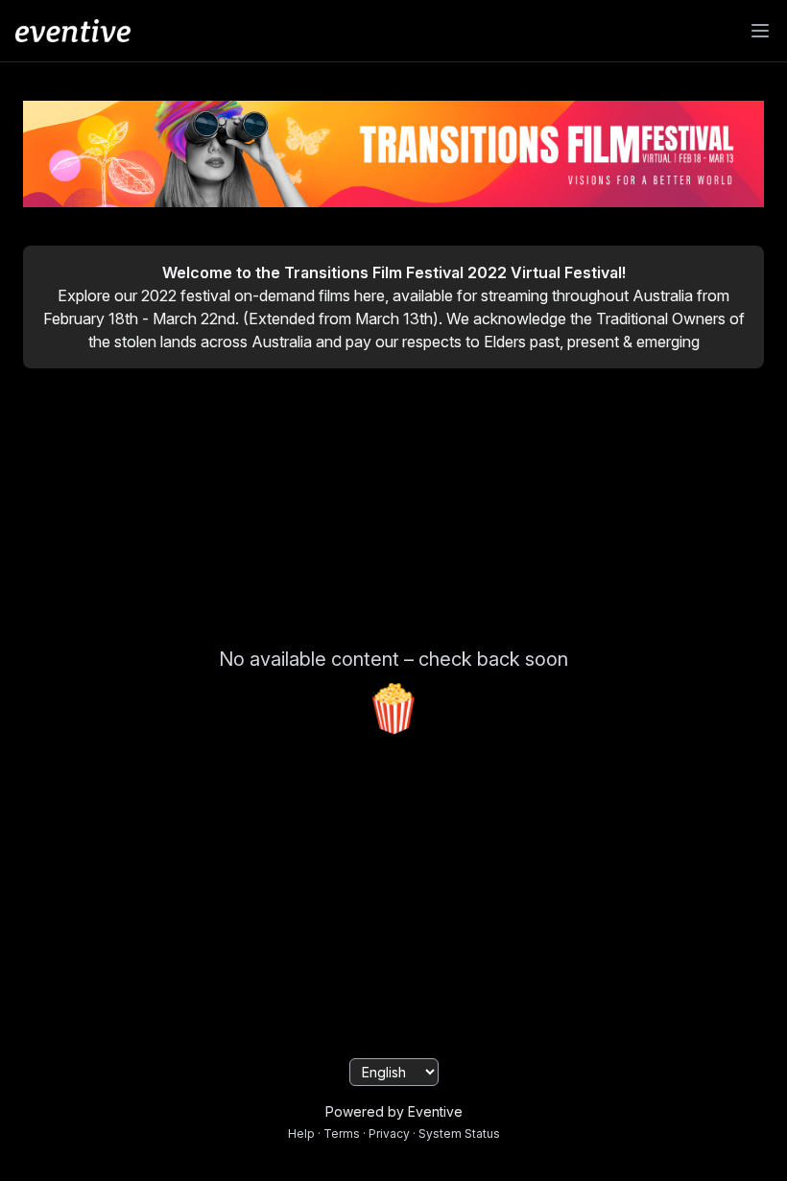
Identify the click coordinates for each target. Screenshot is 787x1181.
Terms (341, 1133)
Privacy (389, 1133)
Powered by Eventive (394, 1111)
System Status (459, 1133)
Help (301, 1133)
